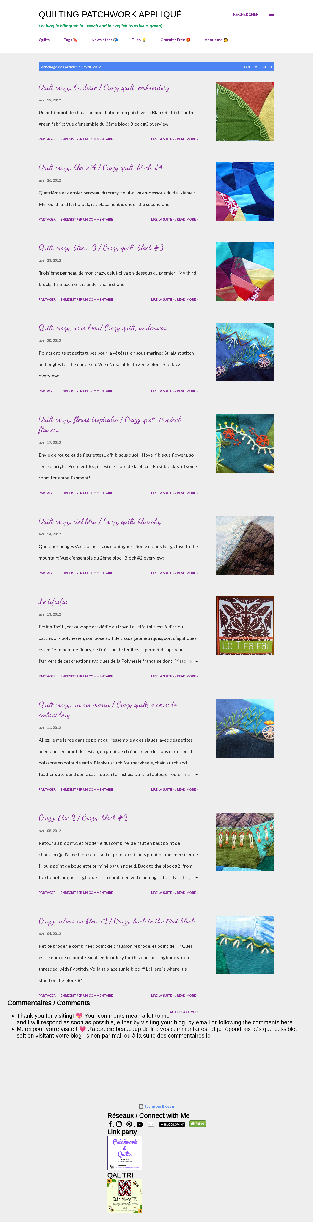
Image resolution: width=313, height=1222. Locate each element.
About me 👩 (216, 39)
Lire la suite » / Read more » (174, 139)
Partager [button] (47, 139)
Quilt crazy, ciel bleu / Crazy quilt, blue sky (100, 521)
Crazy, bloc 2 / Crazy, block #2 (83, 817)
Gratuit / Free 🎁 (175, 39)
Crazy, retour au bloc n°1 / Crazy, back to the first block (117, 921)
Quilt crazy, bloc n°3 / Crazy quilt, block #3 (101, 247)
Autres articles (184, 1012)
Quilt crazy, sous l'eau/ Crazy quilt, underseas (103, 327)
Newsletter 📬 (105, 39)
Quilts (44, 39)
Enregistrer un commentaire (86, 139)
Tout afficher (257, 67)
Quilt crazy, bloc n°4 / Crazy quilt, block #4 (101, 167)
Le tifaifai (53, 601)
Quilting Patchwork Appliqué (110, 14)
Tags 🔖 (71, 39)
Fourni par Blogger (159, 1106)
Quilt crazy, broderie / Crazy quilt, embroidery (104, 87)
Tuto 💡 (139, 39)
